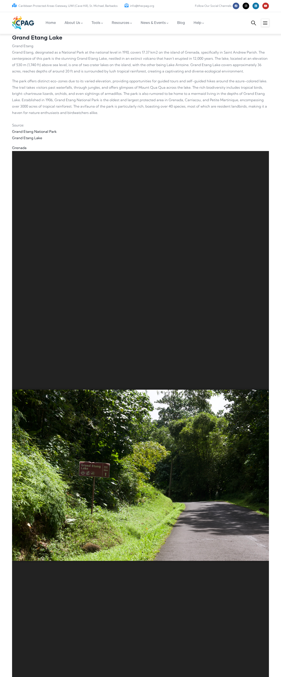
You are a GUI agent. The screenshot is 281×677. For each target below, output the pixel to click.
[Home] (23, 23)
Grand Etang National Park (34, 131)
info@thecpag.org (142, 5)
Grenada (19, 148)
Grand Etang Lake (27, 138)
